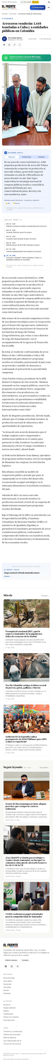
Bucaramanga (9, 978)
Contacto (25, 960)
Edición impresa (11, 960)
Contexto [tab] (41, 157)
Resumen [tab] (12, 157)
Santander (7, 984)
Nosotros (6, 1005)
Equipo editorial (9, 1008)
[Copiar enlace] (14, 45)
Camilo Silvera (16, 38)
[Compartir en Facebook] (4, 45)
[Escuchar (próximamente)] (20, 45)
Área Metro (7, 981)
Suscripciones (9, 1020)
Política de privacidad (11, 1034)
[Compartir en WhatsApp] (9, 45)
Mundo (6, 990)
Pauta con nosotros (11, 1017)
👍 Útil (8, 203)
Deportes (7, 993)
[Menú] (48, 7)
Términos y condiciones (12, 1031)
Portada (5, 14)
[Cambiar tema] (49, 2)
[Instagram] (11, 966)
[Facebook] (5, 966)
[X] (17, 966)
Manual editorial (9, 1038)
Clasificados (8, 1014)
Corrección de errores (12, 1044)
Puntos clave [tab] (26, 157)
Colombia (7, 987)
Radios (6, 1011)
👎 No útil (16, 203)
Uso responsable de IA (12, 1041)
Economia (12, 14)
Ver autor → (45, 596)
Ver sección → (45, 767)
